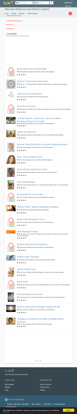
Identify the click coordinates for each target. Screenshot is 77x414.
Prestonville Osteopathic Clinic (31, 219)
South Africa (47, 404)
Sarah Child (22, 282)
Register (69, 3)
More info (6, 412)
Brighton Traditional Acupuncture (32, 81)
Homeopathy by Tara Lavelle (30, 194)
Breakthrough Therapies (28, 257)
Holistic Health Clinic (26, 269)
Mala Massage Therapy (27, 231)
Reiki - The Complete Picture (30, 157)
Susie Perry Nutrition (26, 106)
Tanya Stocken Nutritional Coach (32, 169)
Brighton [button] (9, 25)
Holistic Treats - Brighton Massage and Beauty (38, 207)
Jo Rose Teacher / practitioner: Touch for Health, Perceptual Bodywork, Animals (39, 119)
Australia (10, 404)
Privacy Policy (44, 387)
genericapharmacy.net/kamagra (31, 68)
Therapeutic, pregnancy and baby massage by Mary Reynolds (40, 320)
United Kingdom (59, 404)
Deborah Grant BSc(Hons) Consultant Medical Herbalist (42, 144)
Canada (18, 404)
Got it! (68, 410)
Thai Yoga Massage (26, 182)
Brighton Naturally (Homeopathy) (32, 244)
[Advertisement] (22, 51)
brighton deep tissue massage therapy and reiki (38, 306)
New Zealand (35, 404)
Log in (68, 6)
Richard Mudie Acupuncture (30, 294)
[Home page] (8, 2)
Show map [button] (9, 28)
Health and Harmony (26, 132)
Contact (42, 390)
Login (6, 390)
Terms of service (45, 384)
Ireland (26, 404)
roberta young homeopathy (29, 93)
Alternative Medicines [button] (13, 21)
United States (11, 407)
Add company (9, 384)
